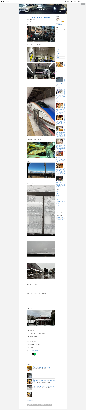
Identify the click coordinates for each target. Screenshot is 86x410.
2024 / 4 (59, 46)
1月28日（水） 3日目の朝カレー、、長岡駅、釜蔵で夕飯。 (41, 367)
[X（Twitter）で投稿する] (33, 354)
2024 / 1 (59, 49)
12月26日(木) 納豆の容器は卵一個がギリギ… (46, 405)
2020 (58, 55)
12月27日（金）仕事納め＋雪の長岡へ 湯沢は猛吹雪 (38, 17)
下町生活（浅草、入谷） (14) (60, 201)
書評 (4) (57, 193)
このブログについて (59, 24)
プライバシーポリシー (59, 219)
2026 (58, 34)
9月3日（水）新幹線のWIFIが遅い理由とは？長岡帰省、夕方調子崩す (43, 386)
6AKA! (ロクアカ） (43, 7)
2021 (58, 53)
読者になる (83, 3)
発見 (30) (57, 195)
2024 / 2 (59, 48)
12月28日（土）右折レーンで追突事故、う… (33, 405)
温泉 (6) (57, 203)
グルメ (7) (57, 199)
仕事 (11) (57, 191)
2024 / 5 (59, 45)
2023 (58, 51)
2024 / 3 (59, 47)
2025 (58, 36)
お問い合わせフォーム (59, 217)
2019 (58, 57)
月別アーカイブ (59, 32)
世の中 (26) (58, 197)
